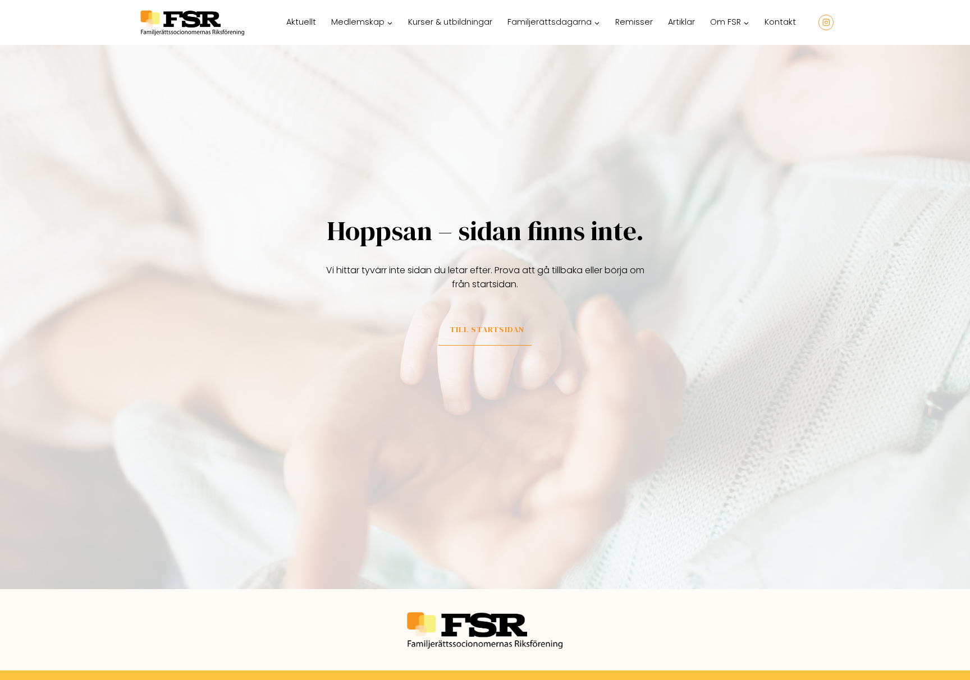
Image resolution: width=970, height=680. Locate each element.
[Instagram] (826, 22)
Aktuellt (301, 21)
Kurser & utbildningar (450, 21)
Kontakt (780, 21)
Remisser (634, 21)
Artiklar (681, 21)
